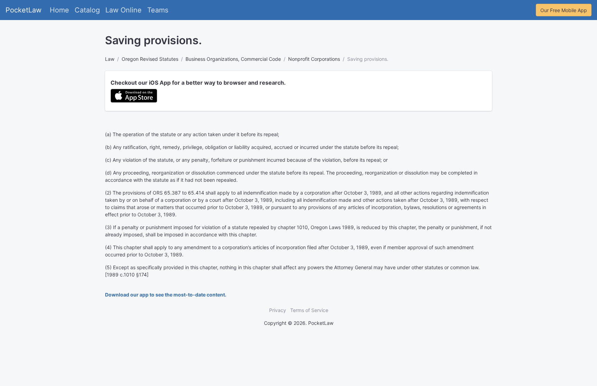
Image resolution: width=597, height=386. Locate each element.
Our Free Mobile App (563, 10)
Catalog (87, 10)
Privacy (277, 310)
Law (109, 59)
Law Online (123, 10)
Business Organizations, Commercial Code (233, 59)
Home (59, 10)
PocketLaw (23, 10)
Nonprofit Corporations (314, 59)
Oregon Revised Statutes (150, 59)
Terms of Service (309, 310)
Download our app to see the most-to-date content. (165, 295)
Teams (157, 10)
